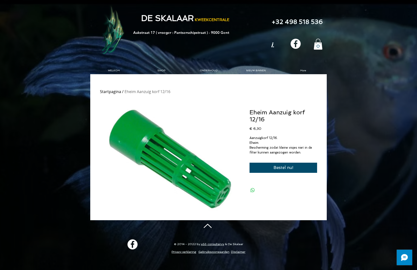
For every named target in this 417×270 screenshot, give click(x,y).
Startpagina (110, 91)
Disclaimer (238, 252)
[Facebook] (296, 44)
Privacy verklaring (184, 252)
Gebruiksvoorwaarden (213, 252)
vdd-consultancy (212, 244)
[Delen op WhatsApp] (253, 190)
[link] (318, 44)
